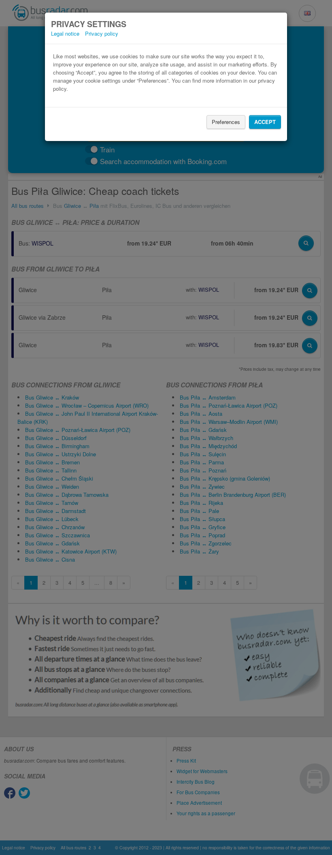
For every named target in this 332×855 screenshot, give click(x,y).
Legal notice (65, 33)
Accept (265, 122)
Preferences (226, 122)
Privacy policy (101, 33)
